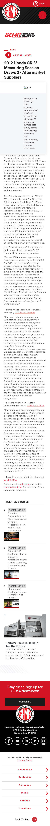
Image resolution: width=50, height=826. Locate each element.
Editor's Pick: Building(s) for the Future (22, 644)
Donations (25, 808)
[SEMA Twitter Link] (16, 741)
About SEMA (25, 769)
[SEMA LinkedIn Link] (25, 741)
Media (25, 793)
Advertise (25, 785)
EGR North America (25, 313)
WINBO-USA (10, 480)
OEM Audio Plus (35, 406)
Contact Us (25, 777)
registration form (13, 487)
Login (42, 3)
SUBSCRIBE (25, 702)
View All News (21, 55)
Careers (25, 800)
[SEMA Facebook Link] (7, 741)
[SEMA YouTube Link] (33, 741)
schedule (25, 484)
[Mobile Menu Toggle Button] (42, 15)
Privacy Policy (25, 760)
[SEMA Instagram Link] (42, 741)
